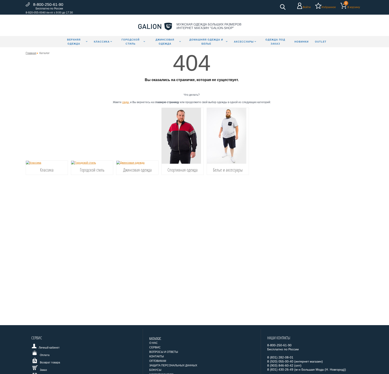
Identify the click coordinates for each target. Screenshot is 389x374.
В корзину (353, 7)
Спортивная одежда (182, 170)
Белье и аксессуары (228, 170)
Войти (307, 7)
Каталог (155, 338)
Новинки (301, 41)
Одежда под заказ (275, 41)
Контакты (156, 356)
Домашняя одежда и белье (206, 41)
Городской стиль (131, 41)
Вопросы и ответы (163, 352)
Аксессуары (244, 41)
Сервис (155, 347)
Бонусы (155, 370)
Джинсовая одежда (165, 41)
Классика (102, 41)
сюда (125, 102)
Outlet (320, 41)
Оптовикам (157, 361)
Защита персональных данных (173, 365)
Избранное (328, 7)
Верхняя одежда (74, 41)
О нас (153, 343)
